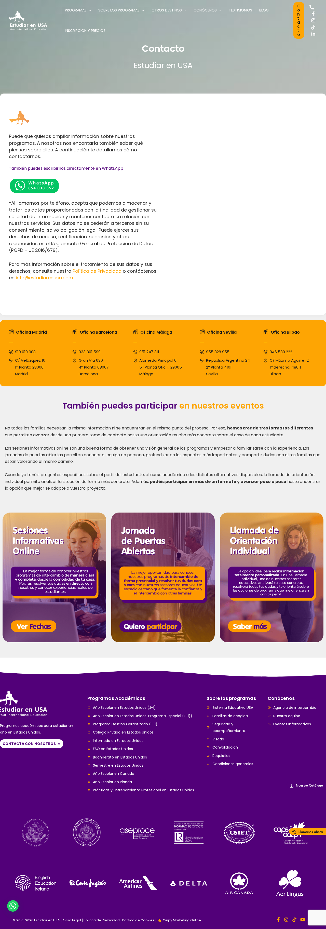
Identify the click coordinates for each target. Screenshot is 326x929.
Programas (76, 10)
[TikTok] (313, 27)
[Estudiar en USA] (28, 20)
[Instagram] (313, 20)
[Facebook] (313, 13)
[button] (298, 20)
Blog (264, 10)
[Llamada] (311, 7)
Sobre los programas (119, 10)
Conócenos (205, 10)
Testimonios (240, 10)
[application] (89, 10)
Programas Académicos (116, 698)
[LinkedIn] (313, 34)
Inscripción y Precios (85, 30)
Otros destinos (167, 10)
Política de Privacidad (97, 271)
